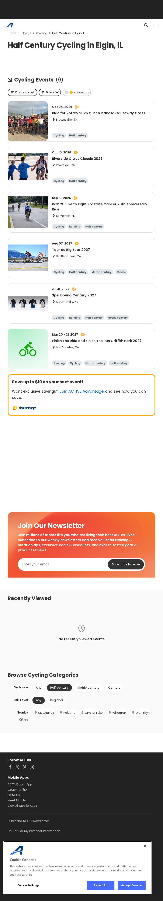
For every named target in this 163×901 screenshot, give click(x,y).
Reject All (100, 885)
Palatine (69, 713)
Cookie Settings (28, 885)
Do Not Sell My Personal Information (34, 831)
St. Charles (46, 713)
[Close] (145, 846)
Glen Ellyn (143, 713)
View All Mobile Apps (22, 806)
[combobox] (22, 92)
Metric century (88, 687)
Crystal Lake (94, 713)
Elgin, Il (26, 33)
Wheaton (119, 713)
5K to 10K (14, 795)
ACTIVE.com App (20, 784)
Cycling (41, 33)
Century (114, 687)
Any (38, 687)
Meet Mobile (17, 800)
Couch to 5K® (18, 790)
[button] (50, 92)
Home (12, 33)
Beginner (56, 700)
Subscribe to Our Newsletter (28, 821)
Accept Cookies (131, 885)
